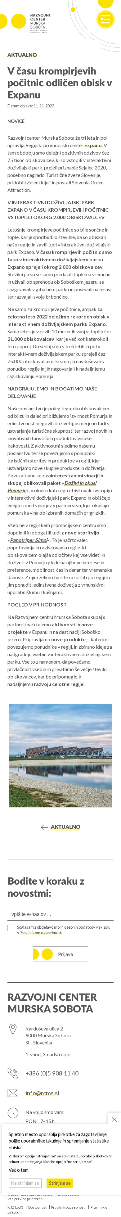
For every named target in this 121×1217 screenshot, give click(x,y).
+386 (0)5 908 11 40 (51, 1073)
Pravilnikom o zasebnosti (41, 932)
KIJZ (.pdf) (15, 1207)
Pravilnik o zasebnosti (68, 1207)
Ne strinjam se (25, 1183)
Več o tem (19, 1170)
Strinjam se (60, 1183)
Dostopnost (37, 1207)
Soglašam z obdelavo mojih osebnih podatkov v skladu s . (63, 930)
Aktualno (22, 55)
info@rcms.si (42, 1093)
